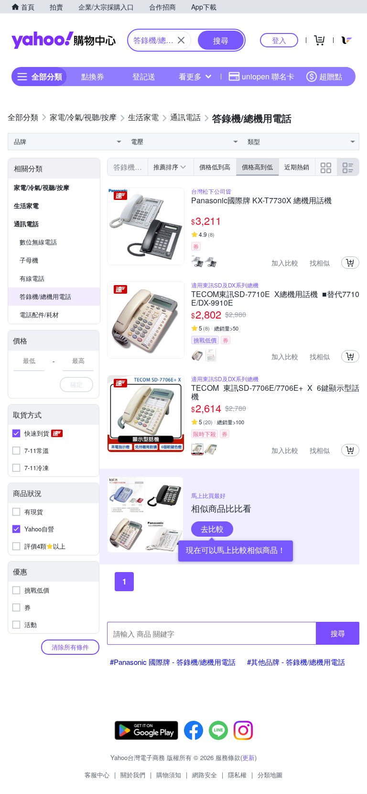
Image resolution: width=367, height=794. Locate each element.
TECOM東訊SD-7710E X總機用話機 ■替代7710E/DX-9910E (275, 298)
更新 (248, 757)
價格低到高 (214, 166)
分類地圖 (270, 774)
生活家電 (26, 205)
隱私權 (237, 774)
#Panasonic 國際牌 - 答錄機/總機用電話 (173, 662)
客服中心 (97, 774)
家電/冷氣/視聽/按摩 (41, 187)
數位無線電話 (38, 241)
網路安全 (204, 774)
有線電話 (32, 278)
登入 (279, 40)
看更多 (190, 76)
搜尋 (338, 633)
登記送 (143, 76)
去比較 (212, 528)
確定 (76, 384)
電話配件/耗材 (39, 314)
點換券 (92, 76)
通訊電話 (26, 223)
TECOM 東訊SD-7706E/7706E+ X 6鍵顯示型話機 (275, 392)
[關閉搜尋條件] (181, 40)
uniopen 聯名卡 (268, 76)
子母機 (29, 260)
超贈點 (330, 76)
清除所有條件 (70, 646)
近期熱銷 (296, 166)
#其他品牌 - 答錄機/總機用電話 (296, 662)
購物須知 (168, 774)
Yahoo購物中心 (63, 40)
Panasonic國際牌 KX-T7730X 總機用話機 (261, 201)
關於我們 (132, 774)
